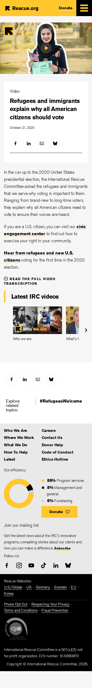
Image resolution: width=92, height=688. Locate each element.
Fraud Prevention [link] (54, 610)
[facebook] (15, 143)
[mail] (41, 143)
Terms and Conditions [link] (20, 610)
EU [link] (73, 587)
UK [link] (29, 587)
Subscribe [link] (62, 548)
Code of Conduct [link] (57, 452)
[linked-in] (28, 143)
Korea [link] (8, 593)
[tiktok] (43, 565)
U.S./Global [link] (13, 587)
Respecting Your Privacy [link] (50, 604)
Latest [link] (9, 459)
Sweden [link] (60, 587)
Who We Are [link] (15, 430)
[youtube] (31, 565)
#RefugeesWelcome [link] (61, 401)
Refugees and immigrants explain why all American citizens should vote (45, 109)
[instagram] (19, 565)
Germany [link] (43, 587)
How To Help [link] (16, 452)
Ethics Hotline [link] (55, 459)
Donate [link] (65, 8)
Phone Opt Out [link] (15, 604)
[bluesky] (55, 143)
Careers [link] (49, 430)
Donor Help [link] (52, 445)
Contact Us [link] (52, 437)
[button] (59, 512)
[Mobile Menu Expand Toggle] (84, 8)
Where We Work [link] (19, 437)
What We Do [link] (15, 445)
